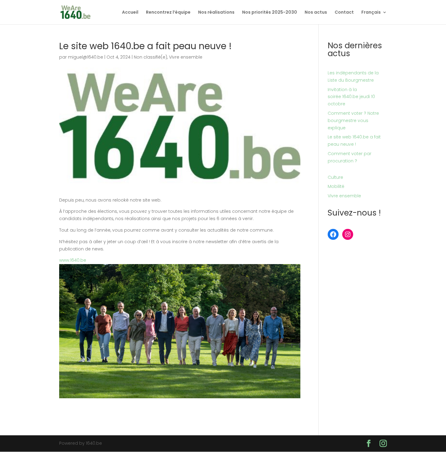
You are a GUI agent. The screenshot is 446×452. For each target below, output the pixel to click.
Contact (344, 12)
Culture (335, 177)
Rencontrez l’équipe (168, 12)
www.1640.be (72, 260)
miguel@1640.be (85, 57)
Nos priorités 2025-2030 (269, 12)
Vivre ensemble (185, 57)
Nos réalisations (216, 12)
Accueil (130, 12)
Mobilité (336, 186)
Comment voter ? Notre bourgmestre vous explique (353, 120)
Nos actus (316, 12)
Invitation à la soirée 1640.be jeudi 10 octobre (351, 97)
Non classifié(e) (150, 57)
